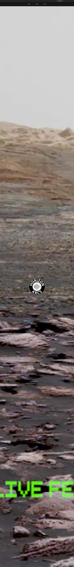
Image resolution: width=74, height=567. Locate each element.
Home (29, 4)
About (37, 4)
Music (45, 4)
